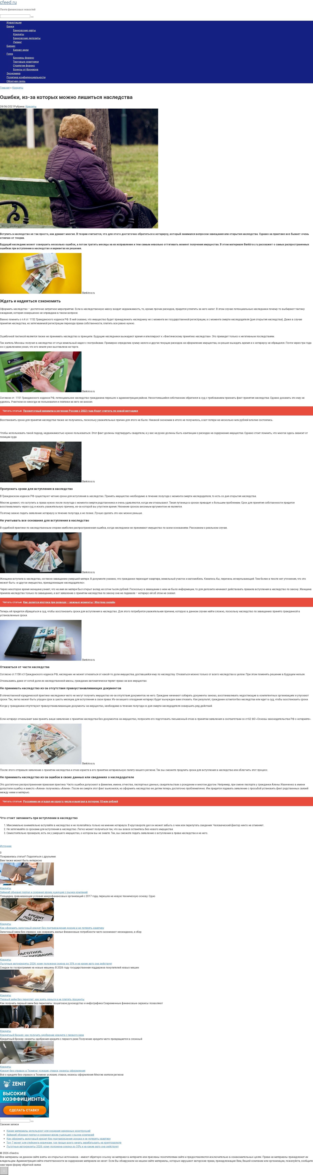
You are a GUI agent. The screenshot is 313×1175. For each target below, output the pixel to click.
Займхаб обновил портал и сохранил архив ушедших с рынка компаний (44, 892)
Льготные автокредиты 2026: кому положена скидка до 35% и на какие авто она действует (56, 963)
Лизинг (17, 42)
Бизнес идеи (21, 50)
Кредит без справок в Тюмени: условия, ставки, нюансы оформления (42, 1070)
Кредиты (18, 34)
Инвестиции (14, 22)
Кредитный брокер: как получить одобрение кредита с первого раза (42, 1035)
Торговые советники (26, 61)
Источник (6, 846)
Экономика (13, 73)
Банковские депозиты (27, 38)
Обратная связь (16, 81)
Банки (10, 26)
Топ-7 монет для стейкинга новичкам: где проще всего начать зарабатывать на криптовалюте (64, 1142)
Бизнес (11, 46)
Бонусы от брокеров (25, 69)
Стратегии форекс (24, 65)
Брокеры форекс (23, 57)
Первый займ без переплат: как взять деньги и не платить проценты (42, 999)
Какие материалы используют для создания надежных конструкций (48, 1130)
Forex (10, 53)
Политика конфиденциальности (26, 77)
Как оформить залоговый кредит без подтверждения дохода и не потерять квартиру (52, 928)
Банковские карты (24, 30)
